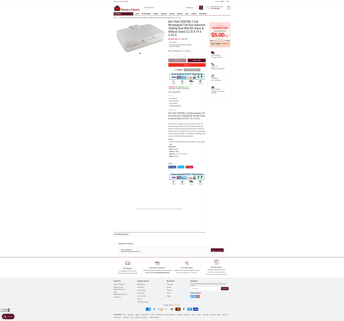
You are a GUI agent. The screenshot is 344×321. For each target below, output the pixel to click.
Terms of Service (141, 296)
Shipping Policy (141, 284)
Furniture (199, 315)
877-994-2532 (215, 8)
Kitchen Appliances (170, 315)
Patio (132, 317)
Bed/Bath (179, 13)
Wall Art (153, 315)
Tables (193, 315)
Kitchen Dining (160, 315)
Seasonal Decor (145, 315)
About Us (139, 299)
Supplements (126, 317)
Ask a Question (218, 251)
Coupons (193, 13)
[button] (4, 310)
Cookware (179, 315)
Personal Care (117, 317)
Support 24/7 (214, 67)
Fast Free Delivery (215, 55)
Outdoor (171, 13)
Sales (187, 13)
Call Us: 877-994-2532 (119, 284)
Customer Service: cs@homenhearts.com (120, 288)
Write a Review (173, 42)
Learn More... (188, 51)
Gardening (138, 317)
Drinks (218, 315)
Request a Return (141, 290)
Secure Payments (215, 89)
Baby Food (225, 315)
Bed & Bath (131, 315)
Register (222, 1)
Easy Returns (214, 78)
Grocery (155, 13)
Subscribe (224, 288)
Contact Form (117, 297)
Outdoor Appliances (154, 317)
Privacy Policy (140, 293)
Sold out (177, 60)
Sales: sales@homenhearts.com (120, 293)
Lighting (137, 315)
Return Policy (140, 287)
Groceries (212, 315)
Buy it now (187, 65)
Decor (137, 13)
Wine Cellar (206, 315)
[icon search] (201, 8)
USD (227, 1)
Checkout (169, 290)
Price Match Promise (142, 302)
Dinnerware (187, 315)
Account (169, 287)
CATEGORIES (117, 14)
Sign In (168, 293)
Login (216, 1)
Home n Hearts (177, 305)
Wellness (164, 13)
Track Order (202, 13)
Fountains (144, 317)
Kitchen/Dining (146, 13)
